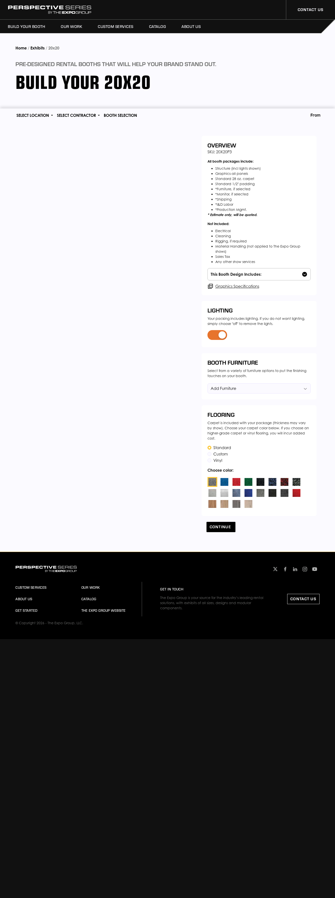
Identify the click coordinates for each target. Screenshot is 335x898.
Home (21, 48)
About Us (191, 26)
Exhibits (37, 48)
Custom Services (115, 26)
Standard (222, 447)
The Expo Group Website (103, 610)
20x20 (53, 48)
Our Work (71, 26)
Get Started (26, 610)
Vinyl (217, 460)
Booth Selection (120, 115)
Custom (220, 454)
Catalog (157, 26)
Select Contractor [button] (77, 115)
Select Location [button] (33, 115)
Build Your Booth (26, 26)
